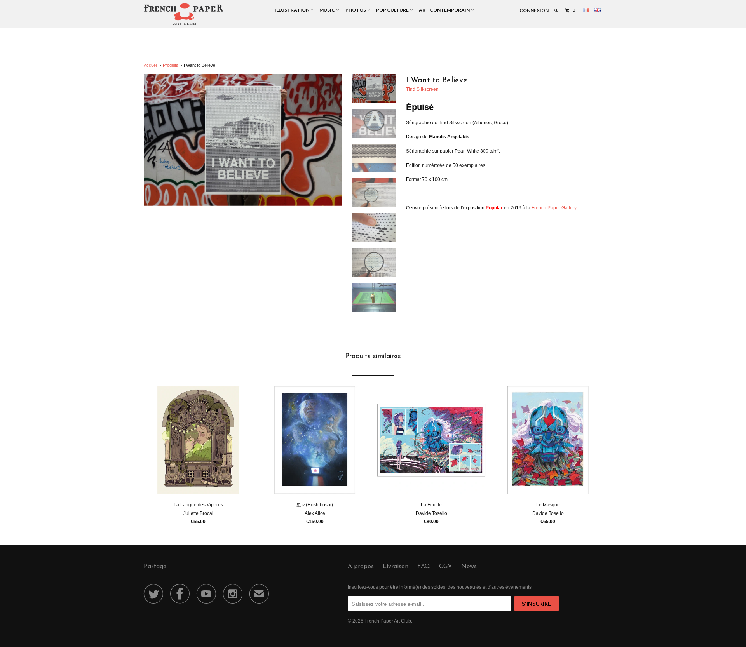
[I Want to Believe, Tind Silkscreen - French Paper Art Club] (243, 140)
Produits (170, 65)
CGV (445, 567)
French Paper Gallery (554, 207)
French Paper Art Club (387, 621)
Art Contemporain (445, 10)
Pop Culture (393, 10)
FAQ (423, 567)
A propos (361, 567)
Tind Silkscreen (422, 89)
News (469, 567)
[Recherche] (556, 10)
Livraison (395, 567)
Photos (356, 10)
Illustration (293, 10)
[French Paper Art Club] (183, 14)
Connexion (534, 10)
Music (327, 10)
